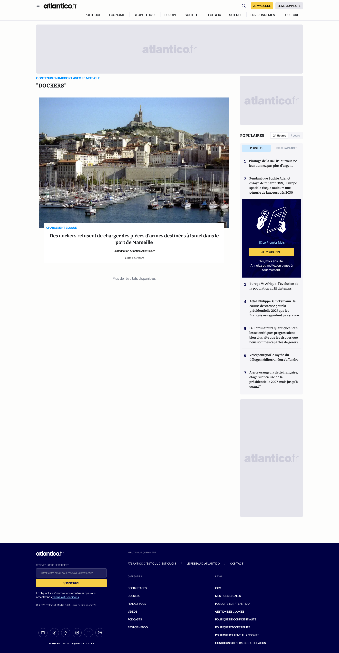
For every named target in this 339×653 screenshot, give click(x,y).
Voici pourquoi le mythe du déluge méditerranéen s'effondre (274, 357)
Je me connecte (289, 5)
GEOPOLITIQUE (145, 15)
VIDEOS (132, 611)
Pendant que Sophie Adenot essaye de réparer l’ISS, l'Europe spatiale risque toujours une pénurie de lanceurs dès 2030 (273, 185)
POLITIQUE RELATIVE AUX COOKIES (237, 635)
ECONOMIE (117, 15)
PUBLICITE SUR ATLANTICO (232, 603)
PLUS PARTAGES (286, 148)
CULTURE (292, 15)
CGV (218, 588)
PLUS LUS (256, 148)
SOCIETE (191, 15)
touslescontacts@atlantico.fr (71, 643)
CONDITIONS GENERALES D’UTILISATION (240, 643)
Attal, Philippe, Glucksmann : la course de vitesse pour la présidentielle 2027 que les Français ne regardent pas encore (274, 308)
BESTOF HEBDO (138, 627)
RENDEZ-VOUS (137, 603)
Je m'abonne (272, 252)
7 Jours (295, 135)
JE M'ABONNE (262, 5)
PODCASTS (135, 619)
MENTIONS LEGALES (228, 595)
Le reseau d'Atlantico (203, 563)
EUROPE (170, 15)
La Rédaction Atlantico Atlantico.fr (134, 250)
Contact (236, 563)
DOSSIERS (134, 595)
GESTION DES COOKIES (229, 611)
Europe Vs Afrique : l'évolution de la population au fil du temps (274, 286)
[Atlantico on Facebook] (65, 632)
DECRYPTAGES (137, 588)
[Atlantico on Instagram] (88, 632)
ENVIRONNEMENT (264, 15)
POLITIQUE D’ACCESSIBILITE (232, 627)
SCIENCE (235, 15)
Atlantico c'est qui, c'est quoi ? (152, 563)
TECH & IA (213, 15)
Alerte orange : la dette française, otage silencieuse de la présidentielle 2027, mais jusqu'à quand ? (273, 379)
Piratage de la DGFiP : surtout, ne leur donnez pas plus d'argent (273, 163)
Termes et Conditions (65, 597)
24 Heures (279, 135)
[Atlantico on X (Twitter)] (54, 632)
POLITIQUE (93, 15)
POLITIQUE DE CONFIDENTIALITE (235, 619)
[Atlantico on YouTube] (99, 632)
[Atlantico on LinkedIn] (77, 632)
